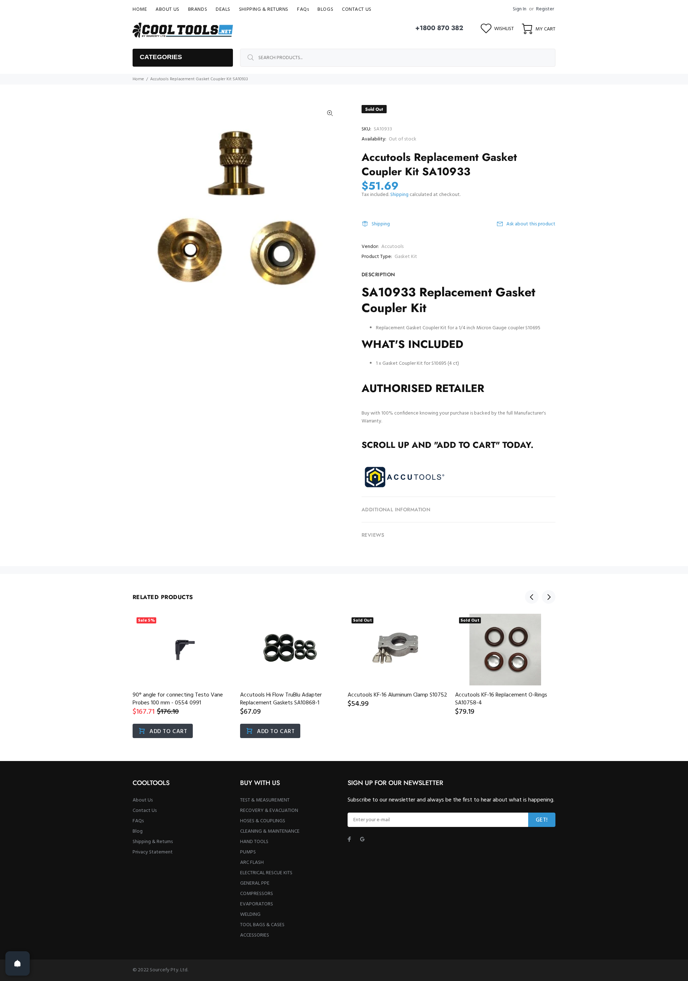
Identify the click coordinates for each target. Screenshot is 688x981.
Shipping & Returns (153, 842)
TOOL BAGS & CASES (262, 925)
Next (548, 597)
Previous (532, 597)
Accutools (392, 247)
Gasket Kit (406, 257)
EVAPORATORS (256, 904)
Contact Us (145, 811)
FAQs (138, 821)
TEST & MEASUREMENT (265, 800)
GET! (542, 820)
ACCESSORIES (254, 935)
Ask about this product (530, 224)
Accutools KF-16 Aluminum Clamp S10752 (397, 695)
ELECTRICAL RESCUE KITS (266, 873)
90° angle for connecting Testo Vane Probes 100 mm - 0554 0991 (178, 699)
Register (545, 9)
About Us (143, 800)
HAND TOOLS (254, 842)
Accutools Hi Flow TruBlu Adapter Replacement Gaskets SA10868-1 (281, 699)
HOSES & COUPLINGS (262, 821)
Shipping (399, 195)
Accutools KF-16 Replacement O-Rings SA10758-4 (501, 699)
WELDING (250, 914)
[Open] (17, 963)
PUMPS (248, 852)
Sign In (519, 9)
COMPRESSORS (256, 894)
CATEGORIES (161, 57)
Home (138, 79)
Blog (138, 831)
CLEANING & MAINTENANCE (270, 831)
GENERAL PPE (254, 883)
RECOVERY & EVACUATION (269, 811)
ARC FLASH (252, 862)
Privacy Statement (153, 852)
